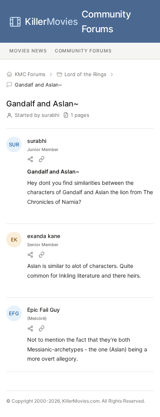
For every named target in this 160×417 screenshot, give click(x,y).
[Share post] (30, 159)
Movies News (28, 51)
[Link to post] (41, 159)
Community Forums (78, 22)
